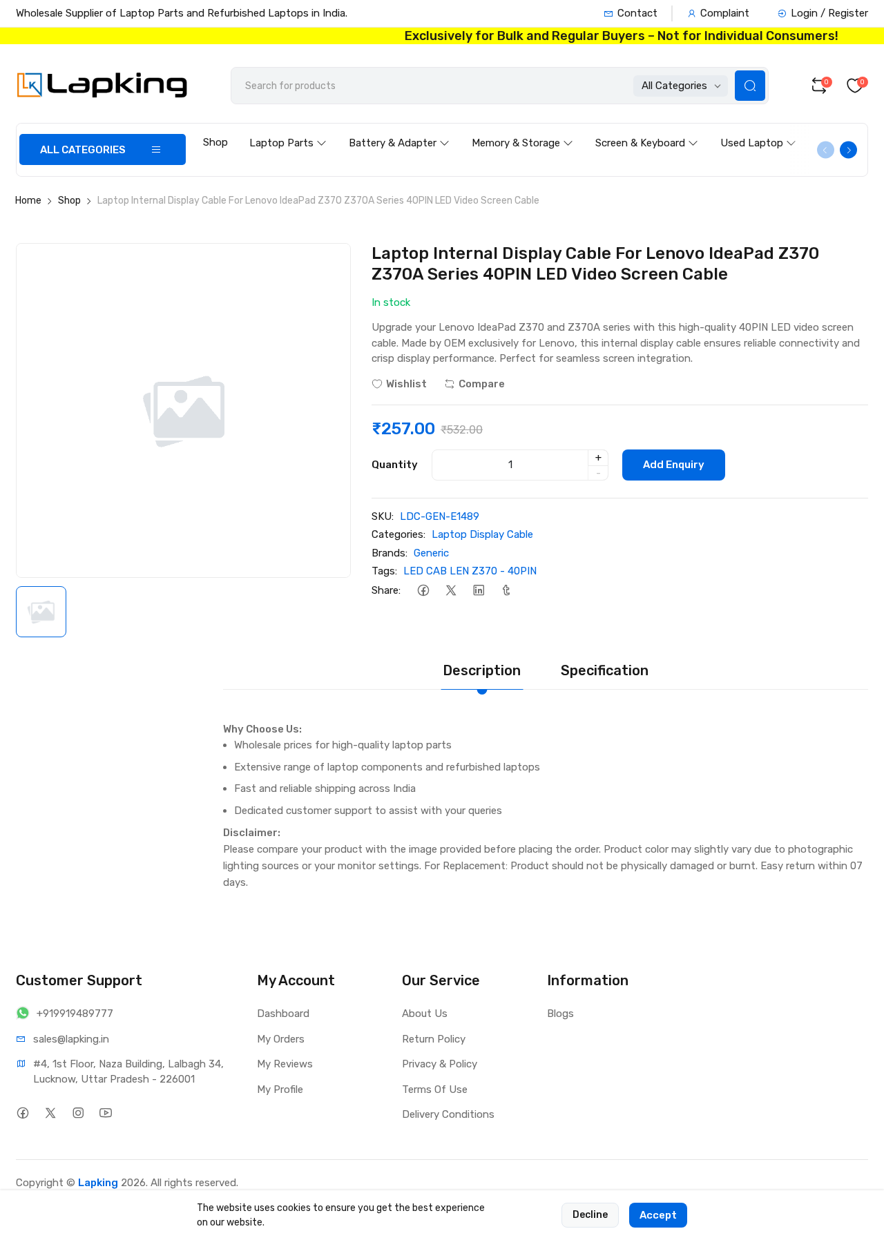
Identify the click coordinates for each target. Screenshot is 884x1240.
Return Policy (433, 1039)
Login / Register (829, 13)
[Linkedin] (478, 591)
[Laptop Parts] (288, 130)
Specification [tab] (604, 670)
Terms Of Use (435, 1089)
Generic (431, 553)
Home (28, 200)
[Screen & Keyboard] (646, 130)
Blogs (560, 1013)
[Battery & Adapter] (399, 130)
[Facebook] (423, 591)
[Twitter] (451, 591)
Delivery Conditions (448, 1114)
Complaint (724, 13)
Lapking (98, 1182)
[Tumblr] (506, 591)
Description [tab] (482, 670)
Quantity (395, 464)
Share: (386, 590)
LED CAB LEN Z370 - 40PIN (470, 571)
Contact (637, 13)
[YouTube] (105, 1113)
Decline (590, 1215)
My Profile (280, 1089)
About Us (425, 1013)
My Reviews (285, 1064)
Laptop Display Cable (482, 534)
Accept (658, 1215)
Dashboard (283, 1013)
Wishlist (406, 384)
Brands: (389, 553)
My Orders (281, 1039)
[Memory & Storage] (522, 130)
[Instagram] (78, 1113)
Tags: (384, 571)
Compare (482, 384)
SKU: (383, 516)
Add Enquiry (673, 464)
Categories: (398, 534)
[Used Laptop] (758, 130)
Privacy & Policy (439, 1064)
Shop (215, 142)
